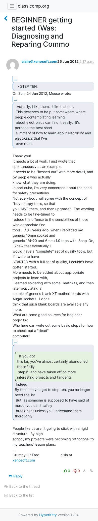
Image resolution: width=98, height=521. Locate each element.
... (15, 78)
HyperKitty (48, 515)
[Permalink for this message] (91, 471)
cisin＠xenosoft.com (39, 61)
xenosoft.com (24, 460)
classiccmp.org (33, 6)
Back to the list (21, 495)
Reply (17, 476)
